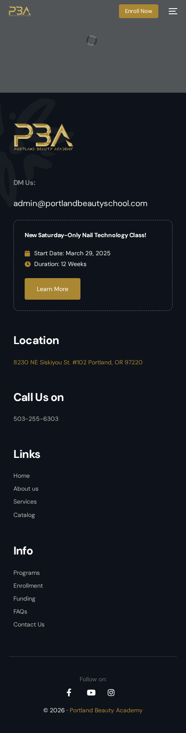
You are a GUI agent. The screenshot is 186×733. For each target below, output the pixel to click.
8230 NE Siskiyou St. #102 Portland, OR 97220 (78, 362)
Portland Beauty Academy (106, 710)
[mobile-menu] (172, 11)
